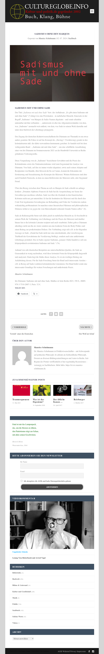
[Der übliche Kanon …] (62, 390)
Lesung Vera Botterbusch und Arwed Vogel (29, 558)
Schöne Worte (17, 616)
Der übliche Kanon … (59, 400)
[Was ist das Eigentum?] (42, 390)
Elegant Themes (25, 651)
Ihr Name (23, 462)
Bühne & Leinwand (20, 585)
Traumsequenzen (20, 399)
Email (22, 471)
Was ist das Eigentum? (38, 400)
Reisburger (79, 399)
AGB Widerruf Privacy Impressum (72, 651)
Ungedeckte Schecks (20, 552)
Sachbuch (72, 38)
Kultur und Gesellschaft (21, 591)
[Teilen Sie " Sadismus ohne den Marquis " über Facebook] (51, 314)
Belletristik (16, 572)
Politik (15, 604)
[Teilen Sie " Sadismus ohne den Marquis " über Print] (61, 314)
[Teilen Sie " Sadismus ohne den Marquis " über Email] (56, 314)
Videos (15, 623)
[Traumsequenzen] (21, 390)
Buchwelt (16, 579)
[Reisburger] (83, 390)
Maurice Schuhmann (47, 38)
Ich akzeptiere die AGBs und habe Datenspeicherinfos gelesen (47, 481)
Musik (14, 597)
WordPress (46, 651)
